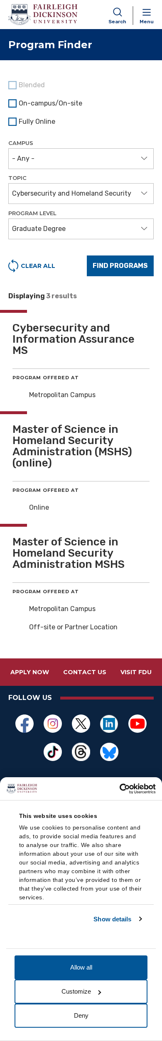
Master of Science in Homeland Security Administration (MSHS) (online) (72, 446)
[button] (81, 158)
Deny (81, 1015)
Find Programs (120, 266)
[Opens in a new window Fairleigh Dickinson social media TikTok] (53, 752)
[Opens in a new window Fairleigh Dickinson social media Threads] (81, 752)
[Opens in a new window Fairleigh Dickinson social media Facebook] (24, 723)
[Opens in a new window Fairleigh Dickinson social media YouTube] (137, 723)
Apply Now (29, 672)
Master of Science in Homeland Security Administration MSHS (68, 553)
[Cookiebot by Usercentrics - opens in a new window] (119, 788)
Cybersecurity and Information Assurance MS (73, 339)
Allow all (81, 967)
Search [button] (117, 22)
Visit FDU (136, 672)
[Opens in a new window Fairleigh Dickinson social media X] (81, 723)
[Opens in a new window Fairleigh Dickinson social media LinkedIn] (109, 723)
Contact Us (84, 672)
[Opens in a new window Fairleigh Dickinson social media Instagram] (53, 723)
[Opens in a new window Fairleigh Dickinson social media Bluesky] (109, 752)
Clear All (38, 266)
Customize (76, 991)
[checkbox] (81, 103)
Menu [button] (147, 22)
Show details (112, 919)
